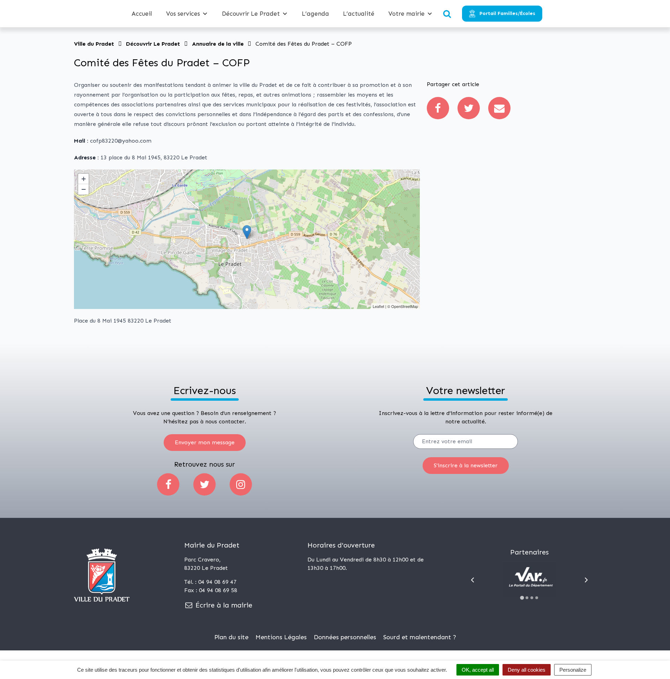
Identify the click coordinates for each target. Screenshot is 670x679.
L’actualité (358, 13)
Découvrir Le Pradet (251, 13)
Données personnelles (345, 637)
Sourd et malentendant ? (419, 637)
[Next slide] (586, 580)
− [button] (83, 189)
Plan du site (231, 637)
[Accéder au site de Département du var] (529, 580)
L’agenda (315, 13)
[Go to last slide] (472, 580)
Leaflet (378, 306)
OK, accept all (478, 670)
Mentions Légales (281, 637)
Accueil (142, 13)
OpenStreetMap (404, 306)
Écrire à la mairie (222, 605)
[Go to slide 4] (536, 597)
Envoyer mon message (204, 442)
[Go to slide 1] (522, 597)
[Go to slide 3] (531, 597)
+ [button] (83, 178)
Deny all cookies (526, 670)
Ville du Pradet (94, 43)
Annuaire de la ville (218, 43)
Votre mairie (406, 13)
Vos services (183, 13)
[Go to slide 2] (527, 597)
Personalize (572, 670)
